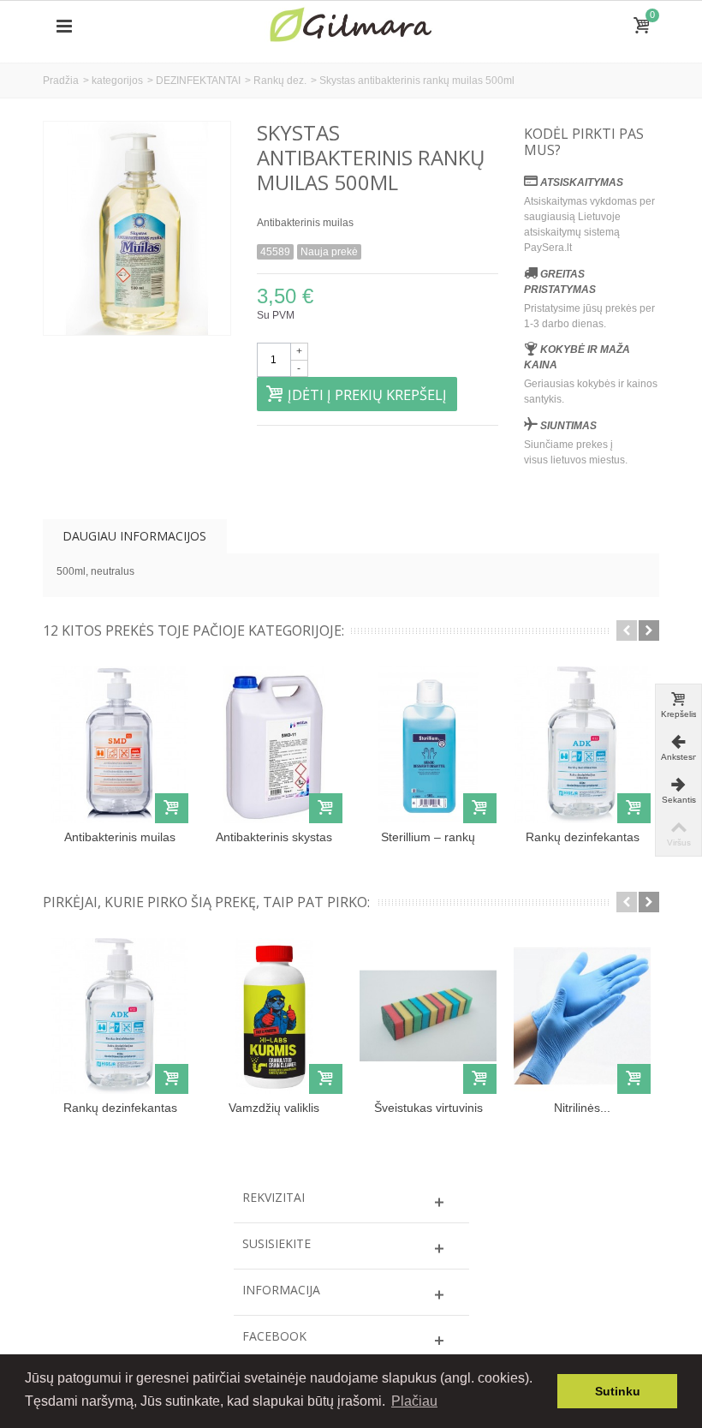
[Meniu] (64, 27)
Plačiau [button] (414, 1401)
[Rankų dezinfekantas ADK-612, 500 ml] (582, 744)
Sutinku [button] (617, 1391)
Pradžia (61, 81)
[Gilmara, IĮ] (351, 26)
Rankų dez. (279, 81)
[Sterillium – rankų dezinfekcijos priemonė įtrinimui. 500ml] (428, 744)
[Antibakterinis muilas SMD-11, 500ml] (119, 744)
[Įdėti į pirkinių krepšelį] (171, 808)
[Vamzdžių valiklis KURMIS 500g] (273, 1016)
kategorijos (117, 81)
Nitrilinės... (582, 1107)
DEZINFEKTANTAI (198, 81)
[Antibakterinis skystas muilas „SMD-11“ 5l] (273, 744)
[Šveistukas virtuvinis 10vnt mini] (428, 1016)
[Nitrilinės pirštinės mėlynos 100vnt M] (582, 1016)
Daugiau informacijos (134, 536)
